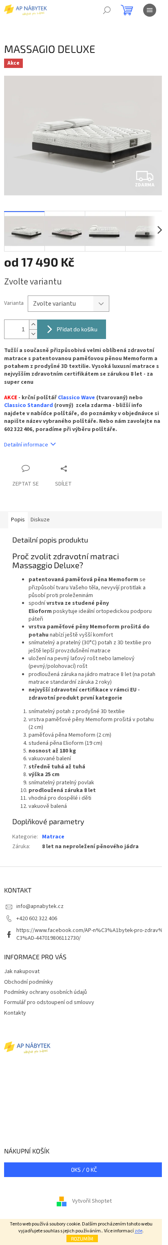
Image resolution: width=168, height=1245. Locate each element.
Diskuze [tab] (40, 520)
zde (138, 1230)
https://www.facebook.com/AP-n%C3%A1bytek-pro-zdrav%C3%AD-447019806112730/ (90, 934)
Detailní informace (26, 445)
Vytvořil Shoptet (92, 1201)
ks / (84, 1169)
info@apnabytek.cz (40, 906)
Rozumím (82, 1238)
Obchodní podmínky (28, 982)
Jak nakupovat (22, 971)
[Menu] (149, 10)
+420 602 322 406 (36, 919)
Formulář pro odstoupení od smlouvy (49, 1002)
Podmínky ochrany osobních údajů (45, 992)
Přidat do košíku (77, 329)
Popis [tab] (18, 520)
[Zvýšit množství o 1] (33, 324)
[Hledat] (107, 10)
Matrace (53, 837)
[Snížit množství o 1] (33, 334)
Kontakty (15, 1013)
